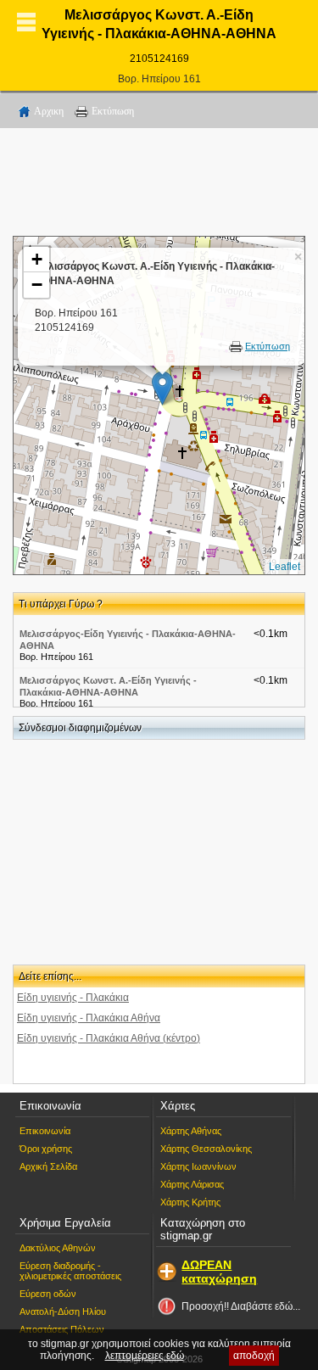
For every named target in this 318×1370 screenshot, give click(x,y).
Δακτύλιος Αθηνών (58, 1248)
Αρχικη (49, 111)
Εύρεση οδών (48, 1294)
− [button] (36, 284)
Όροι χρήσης (46, 1149)
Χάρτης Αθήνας (190, 1131)
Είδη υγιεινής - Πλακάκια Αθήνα (88, 1018)
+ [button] (36, 259)
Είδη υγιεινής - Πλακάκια (73, 998)
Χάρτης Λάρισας (192, 1184)
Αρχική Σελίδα (48, 1166)
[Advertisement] (159, 185)
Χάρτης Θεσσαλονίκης (206, 1149)
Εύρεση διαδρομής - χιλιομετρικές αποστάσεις (70, 1271)
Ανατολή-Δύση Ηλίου (63, 1311)
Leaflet (284, 567)
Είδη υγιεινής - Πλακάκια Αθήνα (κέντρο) (108, 1038)
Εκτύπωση (113, 111)
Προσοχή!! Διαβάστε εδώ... (240, 1306)
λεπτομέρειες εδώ (144, 1356)
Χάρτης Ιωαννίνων (198, 1166)
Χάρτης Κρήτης (190, 1202)
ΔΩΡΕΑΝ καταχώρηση (219, 1271)
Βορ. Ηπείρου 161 (159, 79)
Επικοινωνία (45, 1131)
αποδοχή (254, 1356)
